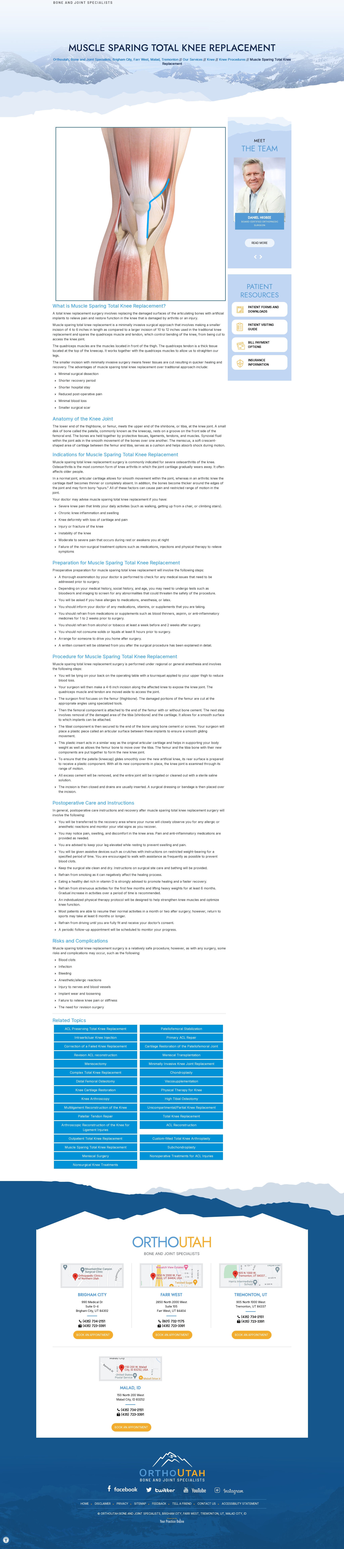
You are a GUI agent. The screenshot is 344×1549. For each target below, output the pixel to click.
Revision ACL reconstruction (95, 1055)
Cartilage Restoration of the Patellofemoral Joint (181, 1046)
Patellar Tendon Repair (95, 1116)
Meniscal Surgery (95, 1156)
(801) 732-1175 (173, 1321)
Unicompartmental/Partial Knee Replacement (181, 1107)
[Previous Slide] (255, 257)
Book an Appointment (93, 1334)
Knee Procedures (232, 59)
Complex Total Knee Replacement (95, 1072)
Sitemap (140, 1503)
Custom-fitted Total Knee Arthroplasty (181, 1138)
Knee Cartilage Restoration (95, 1090)
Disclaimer (103, 1503)
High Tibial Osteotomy (181, 1099)
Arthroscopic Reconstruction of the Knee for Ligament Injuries (95, 1127)
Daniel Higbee (259, 221)
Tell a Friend (182, 1503)
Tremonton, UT (250, 1295)
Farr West (171, 1295)
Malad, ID (130, 1388)
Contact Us (206, 1503)
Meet (259, 145)
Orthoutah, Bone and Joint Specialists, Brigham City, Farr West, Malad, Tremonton (115, 59)
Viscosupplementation (181, 1081)
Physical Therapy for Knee (181, 1090)
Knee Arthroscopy (95, 1099)
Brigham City (92, 1295)
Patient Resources (259, 290)
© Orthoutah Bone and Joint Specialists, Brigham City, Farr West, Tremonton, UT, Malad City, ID (172, 1513)
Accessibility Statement (240, 1503)
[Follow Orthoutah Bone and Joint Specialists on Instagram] (229, 1491)
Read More (260, 243)
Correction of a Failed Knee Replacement (95, 1046)
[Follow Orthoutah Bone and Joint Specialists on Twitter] (160, 1489)
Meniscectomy (96, 1064)
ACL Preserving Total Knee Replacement (95, 1029)
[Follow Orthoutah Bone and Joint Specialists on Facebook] (122, 1488)
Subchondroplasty (181, 1147)
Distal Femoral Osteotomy (95, 1081)
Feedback (159, 1503)
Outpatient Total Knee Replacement (95, 1138)
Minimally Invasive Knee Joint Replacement (181, 1064)
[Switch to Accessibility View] (6, 1540)
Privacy (122, 1503)
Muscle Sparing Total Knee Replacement (95, 1147)
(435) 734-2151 (94, 1321)
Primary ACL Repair (181, 1037)
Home (85, 1503)
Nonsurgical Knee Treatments (95, 1165)
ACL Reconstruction (181, 1125)
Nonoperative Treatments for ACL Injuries (181, 1156)
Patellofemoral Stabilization (181, 1029)
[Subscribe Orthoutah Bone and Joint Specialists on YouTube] (195, 1490)
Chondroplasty (181, 1072)
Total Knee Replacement (181, 1116)
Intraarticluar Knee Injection (95, 1037)
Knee (211, 59)
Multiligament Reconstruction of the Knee (95, 1107)
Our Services (192, 59)
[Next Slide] (261, 257)
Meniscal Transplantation (181, 1055)
